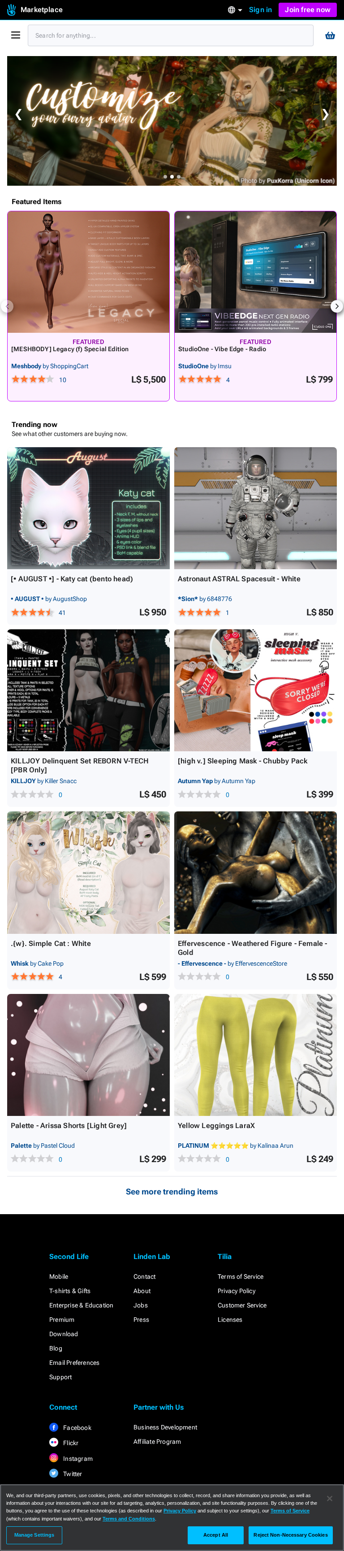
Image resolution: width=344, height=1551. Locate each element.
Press (141, 1319)
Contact (144, 1276)
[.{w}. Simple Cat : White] (88, 872)
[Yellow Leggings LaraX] (255, 1055)
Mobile (58, 1276)
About (141, 1290)
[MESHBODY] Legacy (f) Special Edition (70, 349)
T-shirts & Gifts (69, 1290)
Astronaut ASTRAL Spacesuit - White (239, 579)
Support (60, 1377)
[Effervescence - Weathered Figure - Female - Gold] (255, 872)
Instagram (77, 1458)
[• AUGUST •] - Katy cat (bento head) (72, 579)
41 (62, 612)
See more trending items (172, 1191)
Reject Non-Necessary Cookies (290, 1535)
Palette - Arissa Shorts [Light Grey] (69, 1125)
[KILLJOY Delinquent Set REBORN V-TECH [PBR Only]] (88, 690)
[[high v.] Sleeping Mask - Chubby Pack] (255, 690)
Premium (61, 1319)
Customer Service (242, 1305)
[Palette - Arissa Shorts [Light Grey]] (88, 1055)
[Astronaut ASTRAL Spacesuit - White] (255, 508)
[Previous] (7, 306)
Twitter (72, 1473)
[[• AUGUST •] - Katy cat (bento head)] (88, 508)
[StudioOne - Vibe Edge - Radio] (255, 272)
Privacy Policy (236, 1290)
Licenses (230, 1319)
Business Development (165, 1427)
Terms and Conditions (129, 1518)
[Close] (330, 1498)
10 (62, 379)
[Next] (337, 306)
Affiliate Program (157, 1441)
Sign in (260, 9)
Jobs (140, 1305)
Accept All (215, 1535)
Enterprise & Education (81, 1305)
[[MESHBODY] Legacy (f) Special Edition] (88, 272)
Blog (55, 1348)
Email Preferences (74, 1362)
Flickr (70, 1442)
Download (63, 1334)
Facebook (76, 1427)
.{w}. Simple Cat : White (51, 943)
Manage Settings (34, 1535)
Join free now (308, 9)
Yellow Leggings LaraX (216, 1125)
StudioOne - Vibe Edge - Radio (222, 349)
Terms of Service (240, 1276)
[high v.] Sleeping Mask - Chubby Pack (242, 761)
